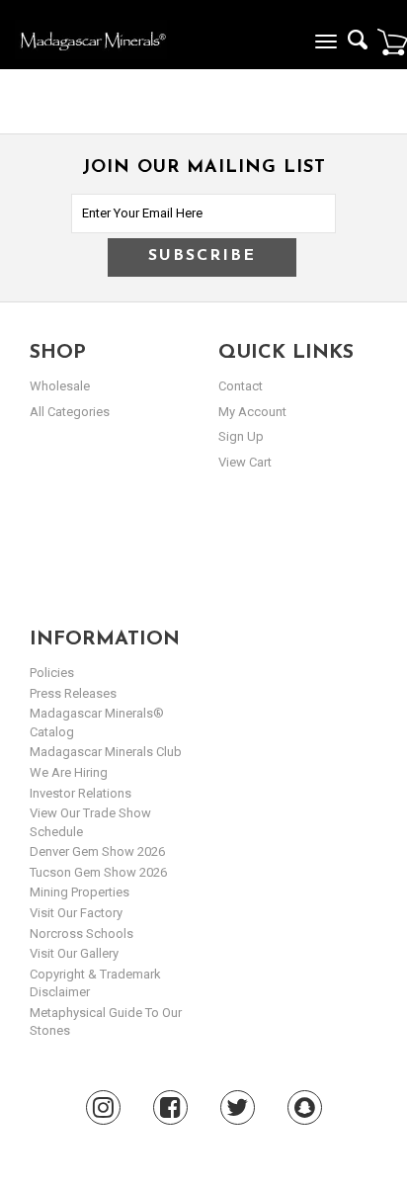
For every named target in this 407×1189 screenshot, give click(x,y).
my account (252, 411)
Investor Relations (80, 793)
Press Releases (73, 693)
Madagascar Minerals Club (106, 751)
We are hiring (69, 772)
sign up (241, 436)
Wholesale (60, 386)
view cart (245, 462)
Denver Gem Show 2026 (97, 851)
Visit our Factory (76, 912)
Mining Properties (79, 892)
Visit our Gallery (74, 953)
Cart (392, 41)
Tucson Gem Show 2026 (98, 872)
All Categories (70, 411)
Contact (240, 386)
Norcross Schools (81, 933)
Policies (52, 672)
